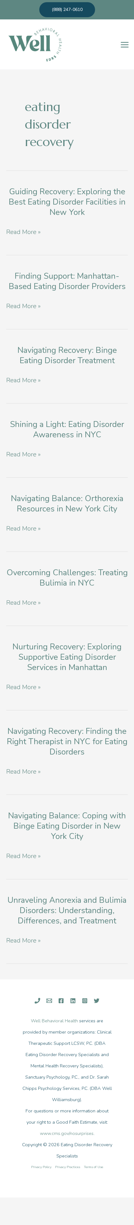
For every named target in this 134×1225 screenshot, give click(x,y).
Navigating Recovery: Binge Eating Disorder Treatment (67, 355)
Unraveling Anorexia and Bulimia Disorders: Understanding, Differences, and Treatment (67, 910)
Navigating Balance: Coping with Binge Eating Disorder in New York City (67, 826)
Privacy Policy (41, 1167)
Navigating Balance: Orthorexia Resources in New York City (67, 503)
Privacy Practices (67, 1167)
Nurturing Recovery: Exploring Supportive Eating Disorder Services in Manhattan (67, 657)
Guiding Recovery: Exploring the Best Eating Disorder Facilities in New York (67, 202)
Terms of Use (93, 1167)
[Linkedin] (73, 1001)
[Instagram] (85, 1001)
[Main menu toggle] (124, 44)
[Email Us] (49, 1001)
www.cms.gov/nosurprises (66, 1133)
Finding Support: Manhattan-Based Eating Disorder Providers (67, 281)
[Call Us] (37, 1001)
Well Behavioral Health (54, 1021)
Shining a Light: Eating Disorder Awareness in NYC (67, 429)
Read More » (23, 232)
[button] (67, 9)
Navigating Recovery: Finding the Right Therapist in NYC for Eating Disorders (67, 741)
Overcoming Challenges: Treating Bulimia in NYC (67, 577)
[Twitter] (96, 1001)
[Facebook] (61, 1001)
